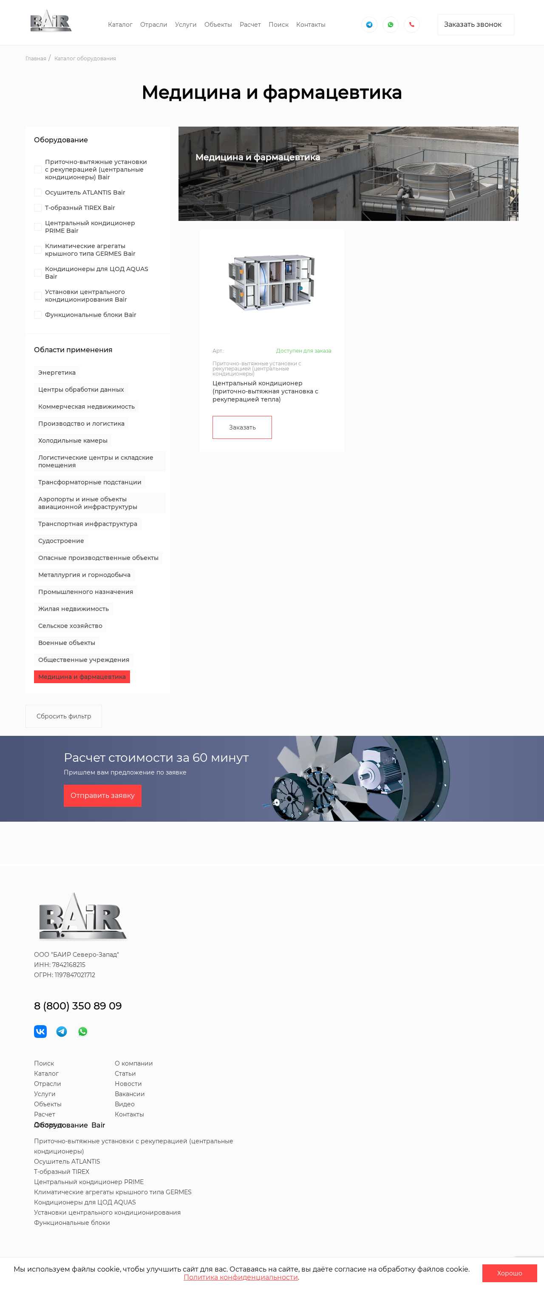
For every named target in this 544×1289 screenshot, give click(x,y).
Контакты (311, 24)
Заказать (242, 427)
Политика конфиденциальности (241, 1277)
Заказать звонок (473, 24)
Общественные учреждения (84, 660)
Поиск (279, 24)
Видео (125, 1104)
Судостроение (61, 541)
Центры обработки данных (81, 389)
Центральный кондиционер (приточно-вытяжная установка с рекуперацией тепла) (265, 391)
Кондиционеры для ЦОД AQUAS (85, 1202)
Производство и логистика (81, 423)
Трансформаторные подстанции (90, 482)
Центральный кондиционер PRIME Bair (90, 227)
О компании (134, 1063)
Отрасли (153, 24)
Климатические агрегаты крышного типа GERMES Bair (90, 249)
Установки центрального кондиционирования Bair (86, 295)
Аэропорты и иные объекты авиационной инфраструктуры (87, 503)
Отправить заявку (103, 795)
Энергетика (57, 372)
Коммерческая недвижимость (86, 406)
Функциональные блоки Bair (90, 315)
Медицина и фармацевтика (82, 677)
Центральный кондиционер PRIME (89, 1182)
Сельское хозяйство (70, 626)
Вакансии (130, 1094)
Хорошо (509, 1273)
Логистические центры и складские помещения (95, 461)
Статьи (125, 1073)
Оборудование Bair (69, 1125)
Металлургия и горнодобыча (84, 575)
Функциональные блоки (72, 1223)
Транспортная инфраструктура (87, 524)
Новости (128, 1084)
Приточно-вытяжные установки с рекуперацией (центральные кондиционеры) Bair (96, 169)
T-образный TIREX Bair (80, 208)
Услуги (186, 24)
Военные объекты (66, 643)
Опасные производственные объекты (98, 558)
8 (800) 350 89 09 (78, 1006)
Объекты (218, 24)
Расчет (250, 24)
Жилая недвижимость (73, 609)
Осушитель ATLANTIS (67, 1161)
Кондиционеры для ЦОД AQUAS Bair (96, 272)
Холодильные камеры (73, 440)
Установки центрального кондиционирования (107, 1212)
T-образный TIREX (61, 1172)
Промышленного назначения (85, 592)
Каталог (120, 24)
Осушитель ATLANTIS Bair (85, 192)
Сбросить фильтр (64, 716)
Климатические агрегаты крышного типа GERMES (113, 1192)
